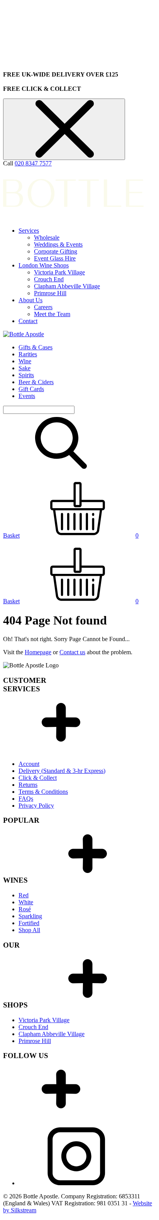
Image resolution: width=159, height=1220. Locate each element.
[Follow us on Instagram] (76, 1183)
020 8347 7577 (33, 163)
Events (27, 396)
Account (29, 764)
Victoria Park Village (59, 272)
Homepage (38, 652)
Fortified (29, 923)
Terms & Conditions (43, 791)
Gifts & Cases (35, 347)
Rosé (25, 909)
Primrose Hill (50, 293)
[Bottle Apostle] (23, 334)
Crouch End (49, 279)
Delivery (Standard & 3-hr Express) (62, 770)
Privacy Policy (36, 805)
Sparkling (30, 916)
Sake (24, 368)
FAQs (26, 798)
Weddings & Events (58, 244)
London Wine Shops (44, 265)
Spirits (26, 375)
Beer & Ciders (36, 382)
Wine (25, 361)
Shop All (29, 930)
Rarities (28, 354)
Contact (28, 321)
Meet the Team (52, 314)
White (26, 902)
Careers (43, 307)
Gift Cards (31, 389)
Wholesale (46, 237)
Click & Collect (38, 777)
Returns (28, 784)
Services (29, 230)
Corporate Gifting (55, 251)
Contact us (72, 652)
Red (24, 895)
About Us (30, 300)
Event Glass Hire (55, 258)
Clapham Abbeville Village (67, 286)
